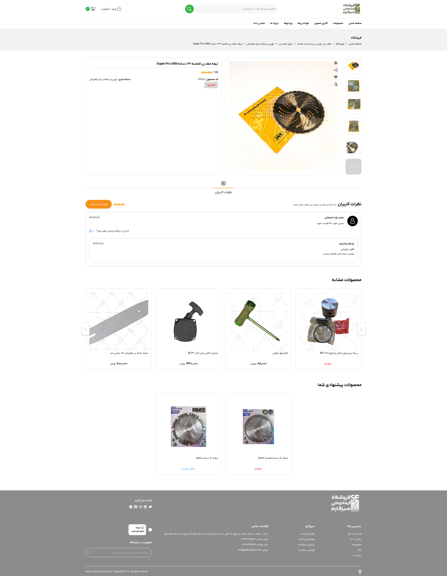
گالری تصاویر (321, 23)
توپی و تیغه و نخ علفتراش (260, 44)
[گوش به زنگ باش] (335, 63)
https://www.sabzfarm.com (99, 571)
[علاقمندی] (335, 77)
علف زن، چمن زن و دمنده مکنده (314, 44)
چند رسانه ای (354, 533)
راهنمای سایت (307, 533)
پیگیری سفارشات (306, 544)
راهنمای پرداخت (306, 539)
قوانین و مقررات (306, 550)
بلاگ (359, 550)
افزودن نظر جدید (98, 204)
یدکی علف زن (286, 44)
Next (86, 329)
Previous (361, 329)
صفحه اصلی (355, 23)
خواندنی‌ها (303, 23)
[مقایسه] (335, 84)
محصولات (338, 23)
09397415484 (249, 544)
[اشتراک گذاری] (335, 70)
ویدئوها (288, 23)
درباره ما (274, 23)
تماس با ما (259, 23)
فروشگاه (340, 44)
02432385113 (248, 539)
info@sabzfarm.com (249, 550)
